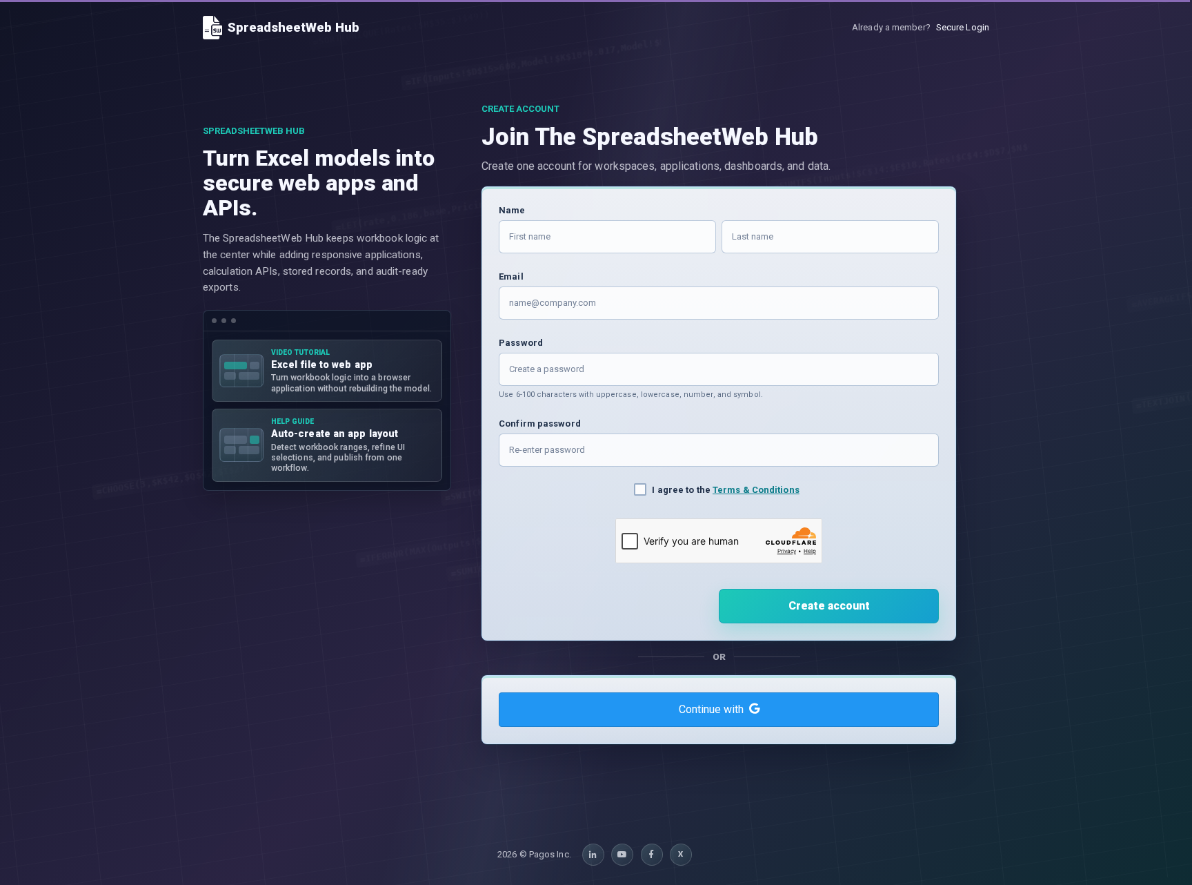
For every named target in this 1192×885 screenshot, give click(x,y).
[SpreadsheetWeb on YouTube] (622, 855)
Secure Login (962, 27)
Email (511, 276)
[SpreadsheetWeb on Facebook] (652, 855)
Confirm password (540, 423)
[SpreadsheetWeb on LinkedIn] (593, 855)
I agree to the (725, 490)
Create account (829, 605)
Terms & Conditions (756, 490)
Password (521, 343)
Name (512, 210)
